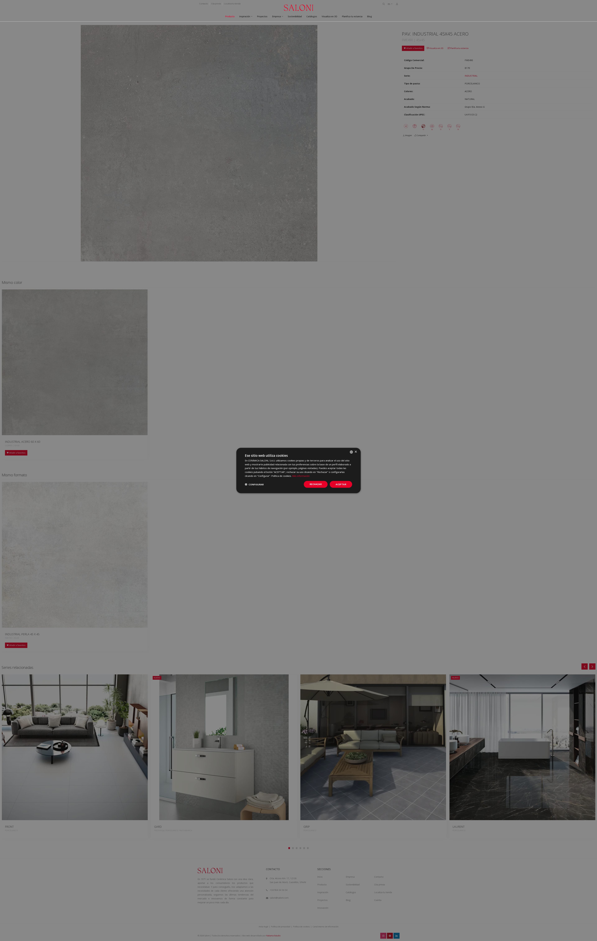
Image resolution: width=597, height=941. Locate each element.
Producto (230, 16)
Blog (369, 16)
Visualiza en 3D (329, 16)
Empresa (276, 16)
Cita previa (216, 3)
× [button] (355, 452)
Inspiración (244, 16)
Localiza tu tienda (232, 3)
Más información (301, 475)
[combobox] (351, 451)
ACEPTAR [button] (341, 484)
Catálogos (311, 16)
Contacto (203, 3)
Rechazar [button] (316, 484)
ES (389, 4)
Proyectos (262, 16)
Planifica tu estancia (352, 16)
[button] (254, 484)
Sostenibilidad (295, 16)
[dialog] (298, 470)
